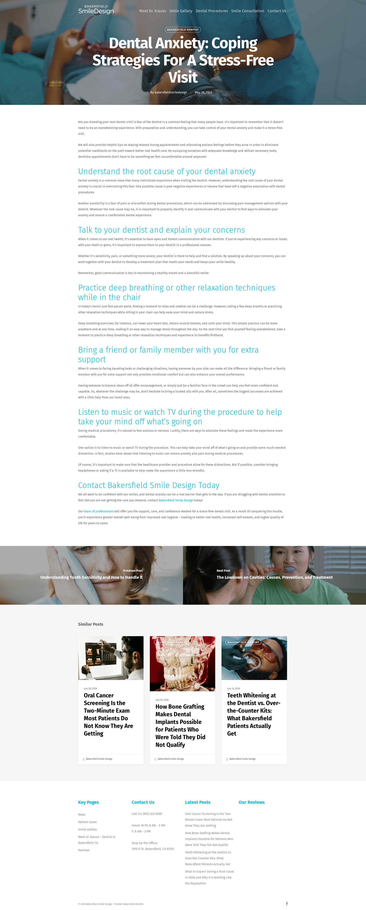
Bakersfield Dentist (183, 29)
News (81, 814)
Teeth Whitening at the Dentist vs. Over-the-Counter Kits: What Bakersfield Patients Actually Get (208, 858)
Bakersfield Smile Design (176, 500)
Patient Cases (87, 822)
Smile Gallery (87, 829)
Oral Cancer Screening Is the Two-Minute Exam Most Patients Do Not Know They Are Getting (208, 819)
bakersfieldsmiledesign (171, 92)
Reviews (83, 850)
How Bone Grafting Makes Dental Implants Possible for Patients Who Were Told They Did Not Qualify (209, 839)
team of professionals (99, 511)
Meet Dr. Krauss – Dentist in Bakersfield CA (96, 840)
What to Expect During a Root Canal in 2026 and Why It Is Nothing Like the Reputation (209, 877)
